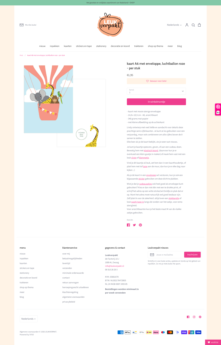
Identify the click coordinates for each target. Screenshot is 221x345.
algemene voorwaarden (73, 296)
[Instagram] (194, 317)
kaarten (68, 46)
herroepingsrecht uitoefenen (75, 287)
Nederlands (173, 24)
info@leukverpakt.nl (114, 265)
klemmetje (144, 157)
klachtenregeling (70, 292)
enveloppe (151, 175)
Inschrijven (192, 254)
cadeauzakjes (145, 183)
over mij (66, 253)
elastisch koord (151, 150)
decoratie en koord (120, 46)
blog (179, 46)
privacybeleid (68, 301)
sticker (141, 178)
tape (145, 166)
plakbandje (174, 198)
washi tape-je (137, 201)
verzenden (67, 268)
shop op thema (155, 46)
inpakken (54, 46)
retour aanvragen (70, 282)
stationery (101, 46)
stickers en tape (84, 46)
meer (170, 46)
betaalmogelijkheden (72, 258)
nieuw (42, 46)
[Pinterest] (200, 317)
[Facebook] (188, 317)
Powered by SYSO (27, 334)
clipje (133, 157)
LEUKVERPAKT (50, 331)
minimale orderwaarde (73, 272)
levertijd (66, 263)
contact (66, 277)
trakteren (138, 46)
